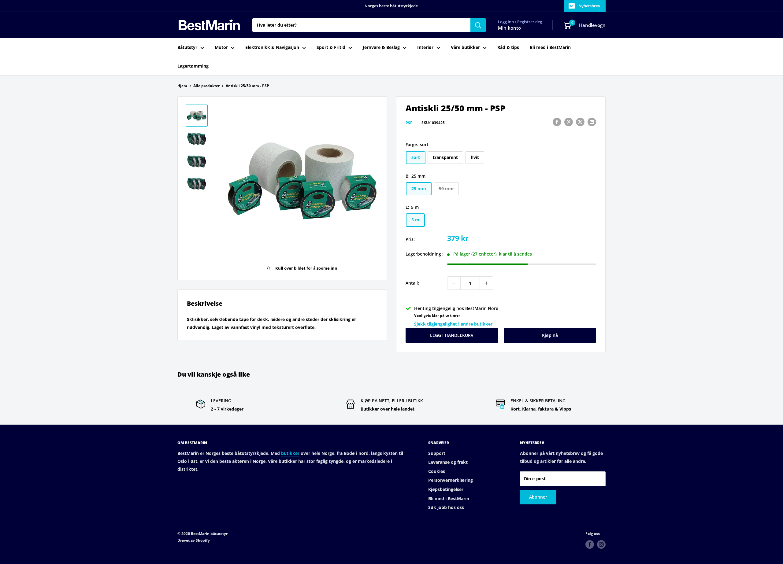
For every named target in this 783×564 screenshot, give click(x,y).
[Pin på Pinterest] (568, 122)
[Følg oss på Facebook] (589, 544)
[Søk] (478, 25)
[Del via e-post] (592, 122)
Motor (221, 47)
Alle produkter (206, 85)
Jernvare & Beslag (381, 47)
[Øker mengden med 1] (486, 283)
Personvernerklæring (450, 480)
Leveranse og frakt (448, 462)
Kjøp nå (550, 335)
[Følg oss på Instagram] (601, 544)
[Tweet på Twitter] (580, 122)
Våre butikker (465, 47)
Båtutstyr (187, 47)
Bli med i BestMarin (550, 47)
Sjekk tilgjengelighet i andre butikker (453, 324)
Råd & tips (508, 47)
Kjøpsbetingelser (445, 489)
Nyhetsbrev (589, 6)
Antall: (412, 283)
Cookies (436, 471)
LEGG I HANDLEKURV (451, 335)
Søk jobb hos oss (446, 507)
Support (436, 453)
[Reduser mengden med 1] (453, 283)
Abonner (538, 497)
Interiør (425, 47)
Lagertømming (193, 66)
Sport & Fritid (331, 47)
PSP (409, 122)
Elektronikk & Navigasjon (272, 47)
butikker (290, 453)
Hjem (182, 85)
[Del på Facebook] (557, 122)
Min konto (509, 28)
